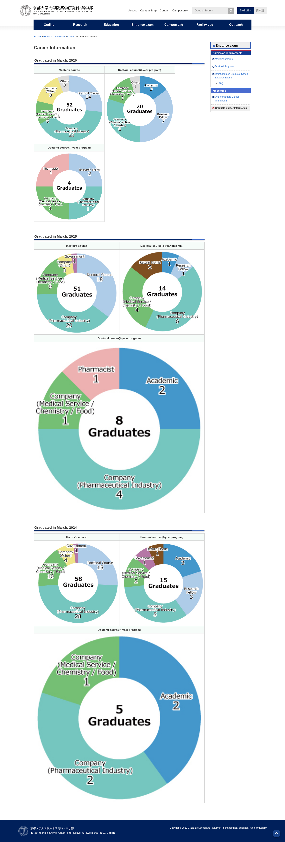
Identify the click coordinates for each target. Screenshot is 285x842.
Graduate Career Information (231, 108)
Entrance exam (227, 45)
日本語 (260, 10)
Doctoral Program (224, 66)
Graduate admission (54, 36)
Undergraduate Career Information (227, 98)
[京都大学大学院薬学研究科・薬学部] (59, 10)
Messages (219, 90)
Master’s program (224, 59)
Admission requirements (227, 52)
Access (132, 10)
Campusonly (180, 10)
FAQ (221, 83)
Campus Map (148, 10)
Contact (164, 10)
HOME (37, 36)
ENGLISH (245, 10)
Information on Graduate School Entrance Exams (232, 76)
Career (71, 36)
